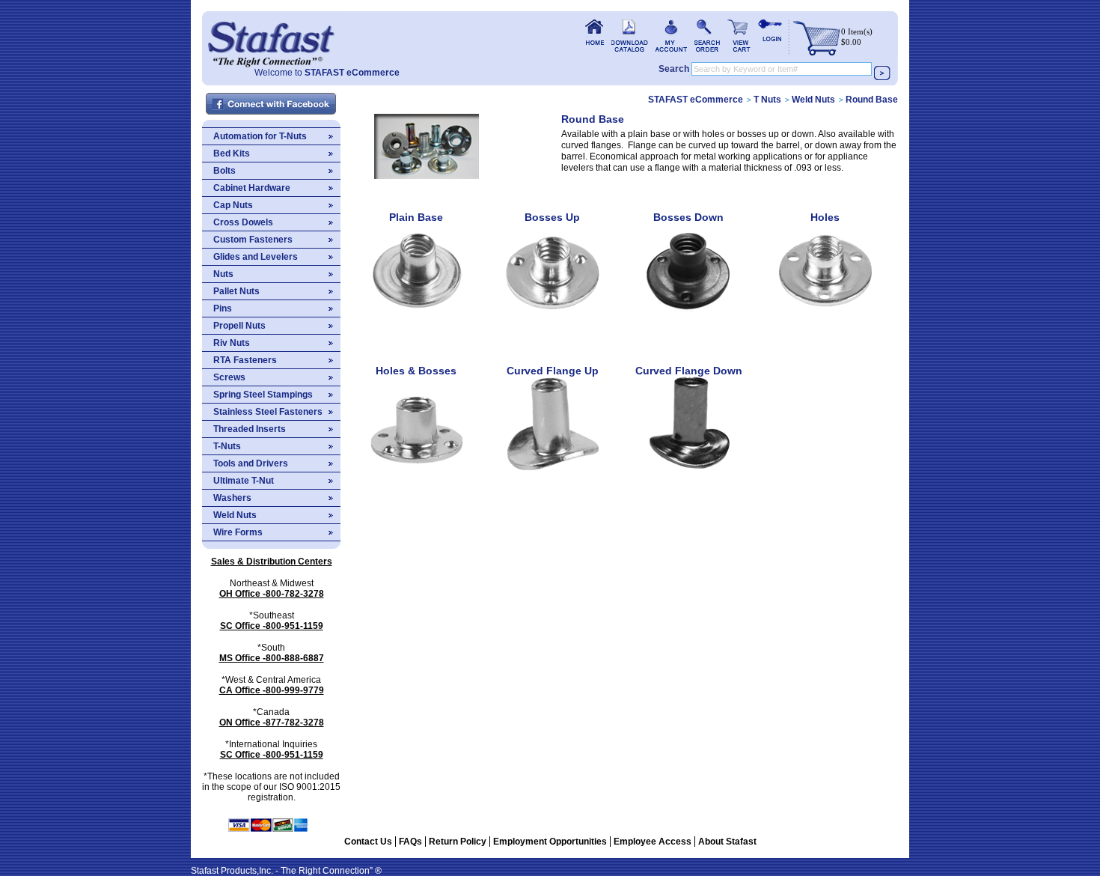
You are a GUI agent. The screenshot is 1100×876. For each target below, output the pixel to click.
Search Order (707, 35)
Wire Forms (238, 532)
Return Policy (457, 841)
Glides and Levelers (255, 257)
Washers (232, 498)
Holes (825, 217)
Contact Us (368, 841)
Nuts (223, 274)
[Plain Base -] (416, 321)
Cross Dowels (243, 222)
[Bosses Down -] (688, 321)
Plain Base (416, 217)
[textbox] (781, 69)
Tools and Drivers (250, 463)
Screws (229, 377)
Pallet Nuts (236, 291)
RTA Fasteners (245, 360)
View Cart (739, 35)
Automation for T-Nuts (260, 136)
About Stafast (727, 841)
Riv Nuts (231, 343)
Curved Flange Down (688, 371)
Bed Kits (231, 153)
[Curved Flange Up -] (552, 474)
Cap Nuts (233, 205)
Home (271, 39)
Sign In (770, 35)
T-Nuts (227, 446)
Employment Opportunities (550, 841)
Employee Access (652, 841)
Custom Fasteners (253, 239)
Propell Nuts (239, 325)
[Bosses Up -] (552, 321)
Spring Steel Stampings (263, 394)
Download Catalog (629, 35)
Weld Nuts (235, 515)
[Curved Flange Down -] (689, 474)
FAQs (410, 841)
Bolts (224, 170)
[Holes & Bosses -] (416, 474)
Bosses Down (688, 217)
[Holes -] (825, 321)
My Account (671, 35)
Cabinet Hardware (251, 188)
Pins (222, 308)
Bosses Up (552, 217)
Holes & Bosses (416, 371)
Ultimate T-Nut (243, 480)
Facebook (271, 104)
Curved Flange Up (553, 371)
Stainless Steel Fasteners (268, 412)
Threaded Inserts (249, 429)
